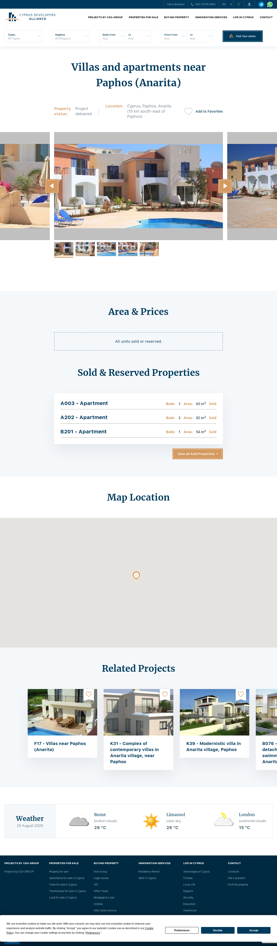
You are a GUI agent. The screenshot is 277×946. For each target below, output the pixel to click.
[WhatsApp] (270, 4)
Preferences (182, 930)
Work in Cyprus (147, 878)
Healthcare (190, 910)
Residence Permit (148, 871)
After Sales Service (105, 910)
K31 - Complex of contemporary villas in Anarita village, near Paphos (134, 752)
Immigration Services (211, 17)
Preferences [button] (93, 932)
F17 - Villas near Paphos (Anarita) (60, 746)
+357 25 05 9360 (205, 4)
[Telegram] (261, 4)
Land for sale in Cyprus (63, 897)
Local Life (189, 884)
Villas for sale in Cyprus (63, 884)
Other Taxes (101, 891)
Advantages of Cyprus (196, 871)
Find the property (238, 884)
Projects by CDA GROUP (105, 17)
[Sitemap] (249, 4)
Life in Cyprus (243, 17)
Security (188, 897)
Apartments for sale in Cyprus (66, 878)
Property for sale (59, 871)
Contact (266, 17)
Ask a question (176, 4)
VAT (96, 884)
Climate (188, 878)
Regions (188, 891)
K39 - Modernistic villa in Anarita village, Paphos (213, 746)
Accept (253, 930)
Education (189, 904)
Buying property (176, 17)
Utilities (98, 904)
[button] (52, 186)
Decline (217, 930)
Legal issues (101, 878)
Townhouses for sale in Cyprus (67, 891)
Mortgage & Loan (104, 897)
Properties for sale (143, 17)
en (224, 4)
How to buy (100, 871)
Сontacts (233, 871)
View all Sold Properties (196, 454)
